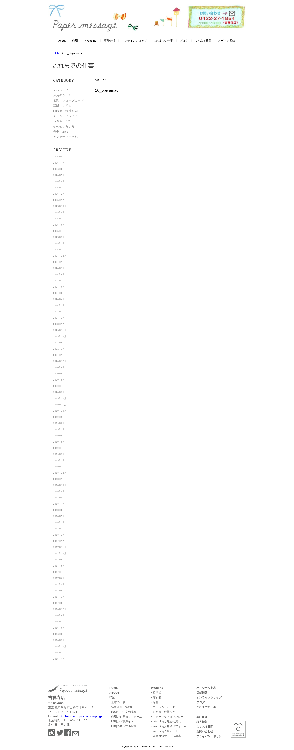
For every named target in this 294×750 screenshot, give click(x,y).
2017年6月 (59, 578)
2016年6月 (59, 628)
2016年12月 (60, 609)
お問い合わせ (204, 731)
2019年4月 (59, 448)
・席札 (154, 702)
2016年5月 (59, 634)
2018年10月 (60, 485)
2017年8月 (59, 566)
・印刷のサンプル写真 (122, 726)
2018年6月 (59, 510)
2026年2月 (59, 194)
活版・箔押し (62, 105)
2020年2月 (59, 392)
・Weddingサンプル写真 (165, 735)
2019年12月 (60, 398)
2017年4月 (59, 590)
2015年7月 (59, 652)
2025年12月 (60, 200)
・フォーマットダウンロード (168, 716)
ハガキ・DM (62, 121)
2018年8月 (59, 497)
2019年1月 (59, 466)
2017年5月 (59, 584)
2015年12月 (60, 646)
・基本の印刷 (116, 702)
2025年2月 (59, 243)
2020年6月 (59, 373)
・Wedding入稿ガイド (164, 731)
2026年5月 (59, 175)
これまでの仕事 (163, 40)
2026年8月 (59, 156)
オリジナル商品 (206, 687)
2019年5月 (59, 442)
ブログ (184, 40)
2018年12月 (60, 473)
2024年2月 (59, 311)
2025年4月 (59, 231)
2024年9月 (59, 268)
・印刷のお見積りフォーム (125, 716)
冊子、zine (61, 131)
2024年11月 (60, 262)
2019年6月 (59, 435)
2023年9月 (59, 342)
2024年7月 (59, 280)
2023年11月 (60, 330)
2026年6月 (59, 169)
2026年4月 (59, 181)
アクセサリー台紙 (65, 136)
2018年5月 (59, 516)
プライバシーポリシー (210, 736)
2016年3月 (59, 640)
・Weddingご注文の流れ (165, 721)
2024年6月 (59, 287)
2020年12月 (60, 361)
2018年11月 (60, 479)
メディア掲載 (226, 40)
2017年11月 (60, 547)
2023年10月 (60, 336)
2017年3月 (59, 597)
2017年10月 (60, 553)
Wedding (90, 40)
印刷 (75, 40)
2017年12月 (60, 541)
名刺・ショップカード (68, 100)
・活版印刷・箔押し (121, 707)
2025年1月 (59, 249)
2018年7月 (59, 504)
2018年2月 (59, 528)
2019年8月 (59, 423)
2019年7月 (59, 429)
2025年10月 (60, 206)
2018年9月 (59, 491)
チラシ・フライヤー (67, 116)
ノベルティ (61, 90)
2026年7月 (59, 163)
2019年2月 (59, 460)
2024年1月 (59, 318)
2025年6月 (59, 225)
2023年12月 (60, 324)
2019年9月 (59, 417)
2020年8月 (59, 367)
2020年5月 (59, 380)
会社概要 (202, 717)
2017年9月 (59, 559)
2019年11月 (60, 404)
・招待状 (155, 692)
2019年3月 (59, 454)
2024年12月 (60, 256)
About (62, 40)
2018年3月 (59, 522)
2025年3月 (59, 237)
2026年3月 (59, 187)
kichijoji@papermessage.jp (81, 716)
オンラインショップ (134, 40)
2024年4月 (59, 299)
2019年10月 (60, 411)
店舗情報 (109, 40)
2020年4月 (59, 386)
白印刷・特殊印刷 (65, 110)
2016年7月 (59, 621)
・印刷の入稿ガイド (121, 721)
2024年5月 (59, 293)
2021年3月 (59, 349)
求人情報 (202, 721)
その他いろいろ (64, 126)
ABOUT (114, 692)
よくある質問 (203, 40)
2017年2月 (59, 603)
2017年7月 (59, 572)
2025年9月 (59, 212)
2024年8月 (59, 274)
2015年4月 (59, 659)
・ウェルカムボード (162, 707)
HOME (113, 687)
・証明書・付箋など (162, 711)
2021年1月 (59, 355)
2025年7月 (59, 218)
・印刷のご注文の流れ (122, 711)
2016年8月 (59, 615)
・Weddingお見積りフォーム (168, 726)
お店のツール (62, 95)
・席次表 (155, 697)
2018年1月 (59, 535)
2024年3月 (59, 305)
